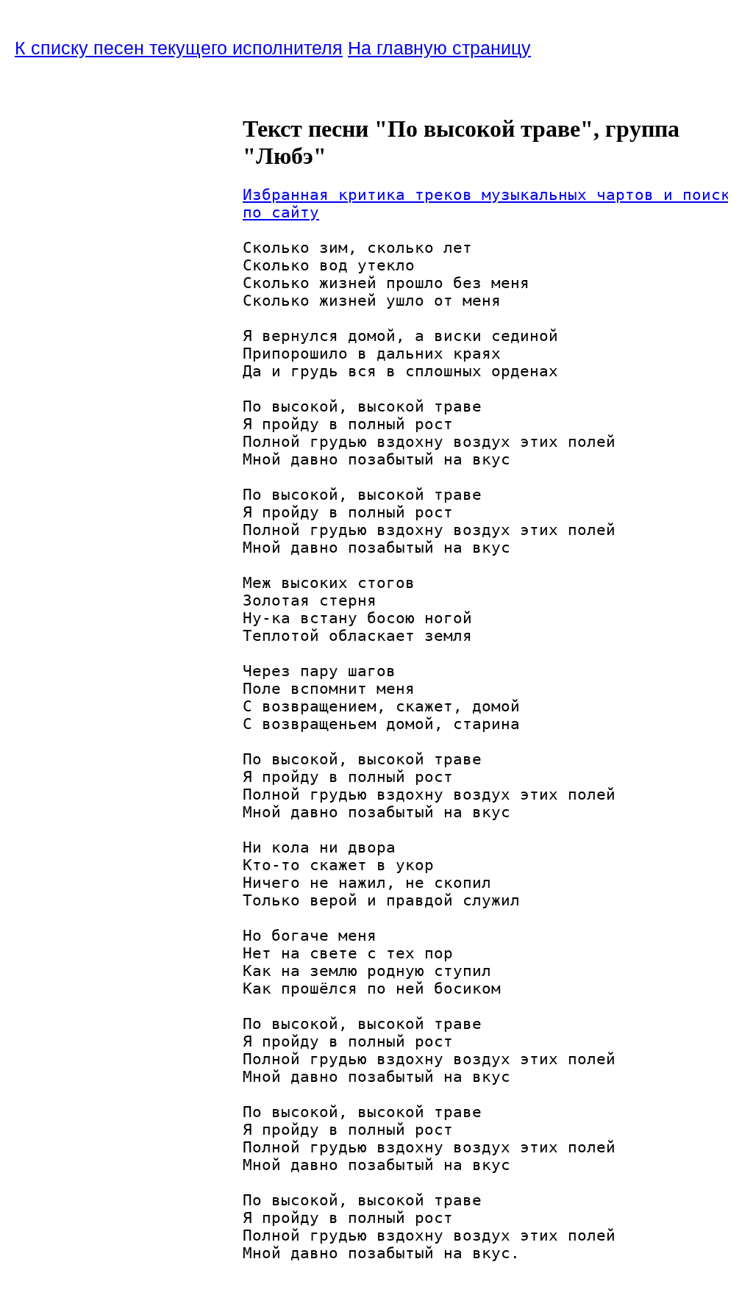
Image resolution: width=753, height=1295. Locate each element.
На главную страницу (439, 47)
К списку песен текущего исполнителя (179, 47)
